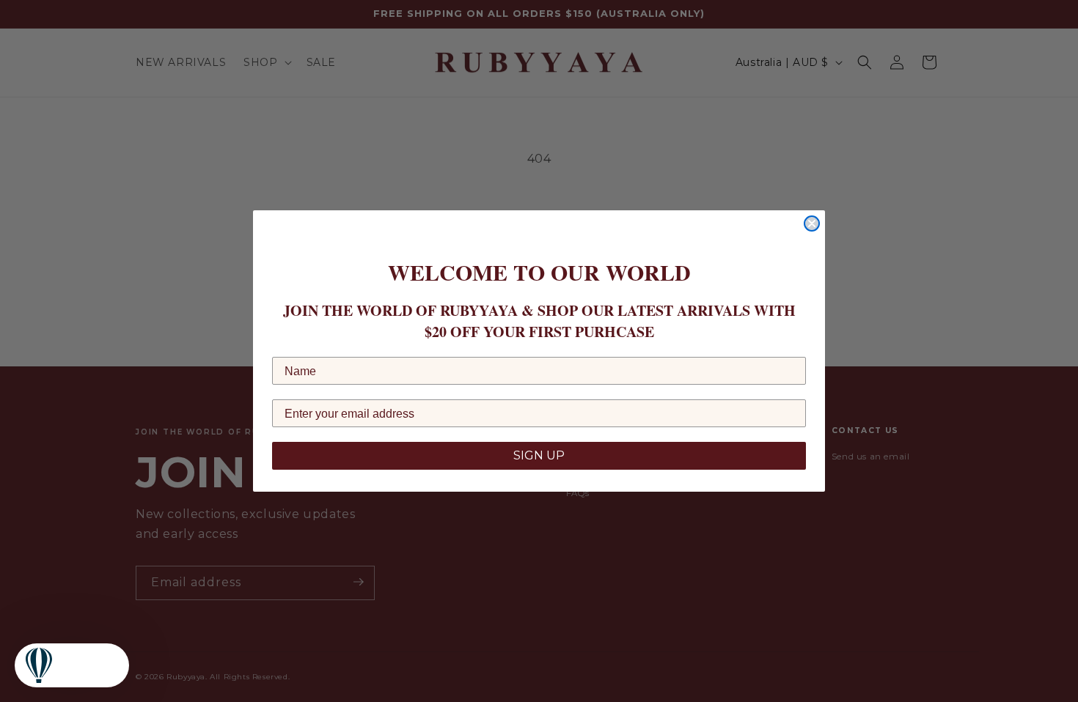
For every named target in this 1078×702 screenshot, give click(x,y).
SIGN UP (539, 455)
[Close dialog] (811, 223)
